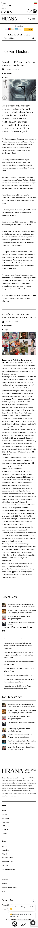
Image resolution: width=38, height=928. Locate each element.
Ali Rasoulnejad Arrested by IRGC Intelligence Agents (19, 618)
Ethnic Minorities (7, 858)
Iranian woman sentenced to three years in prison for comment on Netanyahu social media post (19, 645)
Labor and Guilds (7, 862)
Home (4, 810)
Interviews (5, 818)
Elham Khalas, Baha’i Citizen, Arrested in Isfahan (21, 624)
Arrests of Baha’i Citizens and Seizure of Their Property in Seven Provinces (22, 611)
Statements (5, 822)
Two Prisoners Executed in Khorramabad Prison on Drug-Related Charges (22, 742)
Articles (4, 814)
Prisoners (5, 865)
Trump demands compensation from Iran (18, 675)
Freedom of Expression (10, 887)
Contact (4, 833)
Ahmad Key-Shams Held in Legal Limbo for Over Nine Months (21, 748)
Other (3, 891)
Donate (29, 29)
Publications (6, 826)
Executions (5, 850)
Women (4, 884)
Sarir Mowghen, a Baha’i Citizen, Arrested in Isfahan (19, 730)
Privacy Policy (6, 909)
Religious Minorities (8, 869)
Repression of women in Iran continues (17, 639)
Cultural (4, 854)
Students (5, 880)
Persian (34, 6)
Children (4, 846)
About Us (5, 830)
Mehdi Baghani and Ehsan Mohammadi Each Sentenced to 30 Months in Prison (21, 605)
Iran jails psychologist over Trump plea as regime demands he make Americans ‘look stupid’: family (19, 654)
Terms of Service (8, 905)
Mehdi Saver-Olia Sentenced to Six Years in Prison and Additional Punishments (20, 736)
